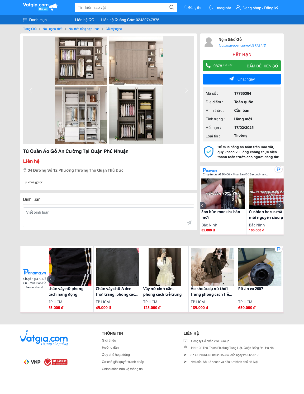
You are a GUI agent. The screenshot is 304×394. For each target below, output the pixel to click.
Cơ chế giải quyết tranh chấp (123, 361)
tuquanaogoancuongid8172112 (242, 45)
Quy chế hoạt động (116, 354)
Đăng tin (194, 7)
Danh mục (37, 19)
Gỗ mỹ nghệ (114, 28)
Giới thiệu (109, 340)
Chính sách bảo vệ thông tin (122, 368)
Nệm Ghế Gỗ (230, 39)
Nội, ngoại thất (52, 28)
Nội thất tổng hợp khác (84, 28)
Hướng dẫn (110, 347)
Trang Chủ (30, 28)
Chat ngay (246, 78)
